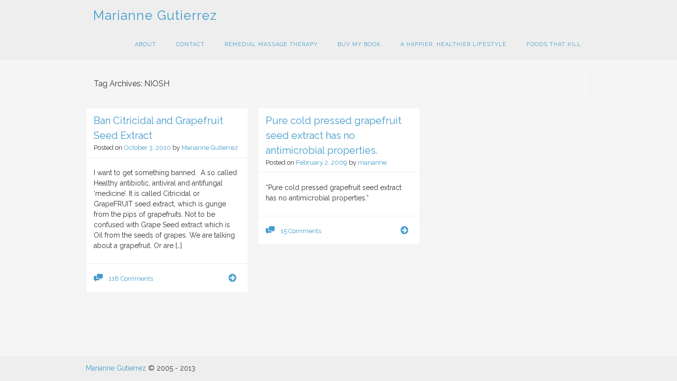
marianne (372, 162)
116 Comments (131, 278)
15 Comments (301, 231)
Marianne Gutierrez (155, 15)
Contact (190, 44)
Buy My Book (359, 44)
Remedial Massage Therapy (271, 44)
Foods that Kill (553, 44)
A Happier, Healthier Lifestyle (453, 44)
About (145, 44)
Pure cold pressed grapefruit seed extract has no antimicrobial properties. (333, 135)
